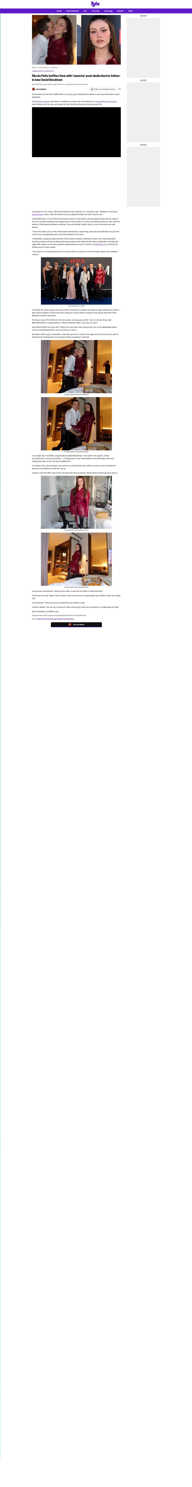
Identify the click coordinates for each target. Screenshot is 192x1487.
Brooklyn (79, 320)
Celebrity (54, 67)
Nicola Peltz (47, 619)
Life (85, 11)
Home (34, 67)
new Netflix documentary (106, 101)
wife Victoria (100, 244)
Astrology (108, 11)
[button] (119, 89)
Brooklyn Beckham (57, 619)
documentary (37, 214)
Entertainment (72, 11)
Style (130, 11)
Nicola (48, 334)
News (59, 11)
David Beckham (69, 619)
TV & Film (95, 11)
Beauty (120, 11)
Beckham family (42, 101)
